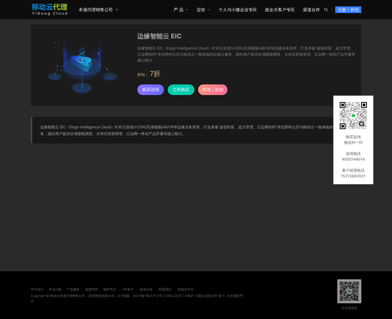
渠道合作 (311, 9)
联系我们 (165, 289)
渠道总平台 (186, 289)
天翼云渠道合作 (206, 296)
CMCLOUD (173, 296)
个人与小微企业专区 (238, 9)
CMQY (189, 296)
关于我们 (37, 289)
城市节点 (109, 289)
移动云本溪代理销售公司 (67, 296)
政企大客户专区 (280, 9)
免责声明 (91, 289)
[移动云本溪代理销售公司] (50, 9)
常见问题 (55, 289)
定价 (201, 9)
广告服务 (73, 289)
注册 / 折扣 (348, 9)
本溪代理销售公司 (96, 9)
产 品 (178, 9)
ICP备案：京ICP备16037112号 (140, 296)
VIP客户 (128, 289)
